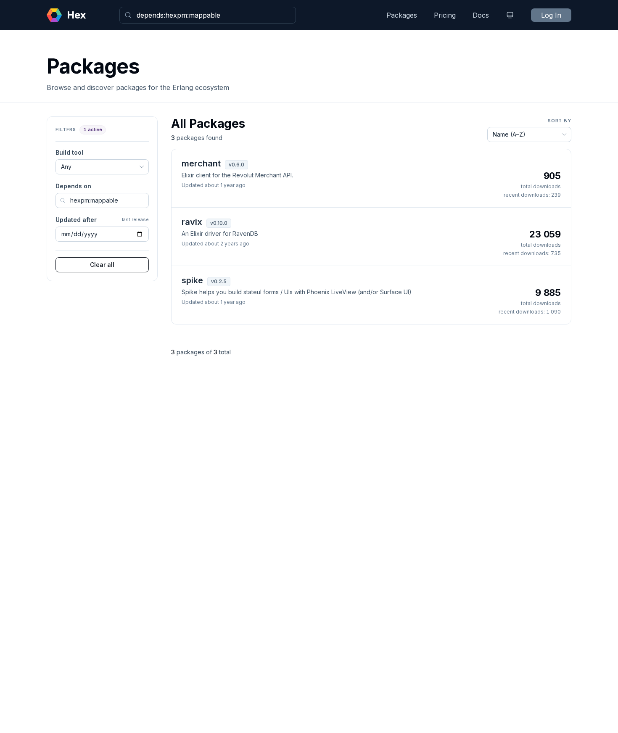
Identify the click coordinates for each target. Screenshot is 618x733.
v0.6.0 (236, 164)
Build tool (69, 152)
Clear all (102, 264)
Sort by (559, 121)
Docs (481, 15)
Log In (551, 15)
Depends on (73, 186)
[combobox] (207, 15)
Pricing (445, 15)
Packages (401, 15)
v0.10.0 (218, 223)
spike (192, 280)
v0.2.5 (219, 281)
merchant (201, 163)
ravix (192, 222)
